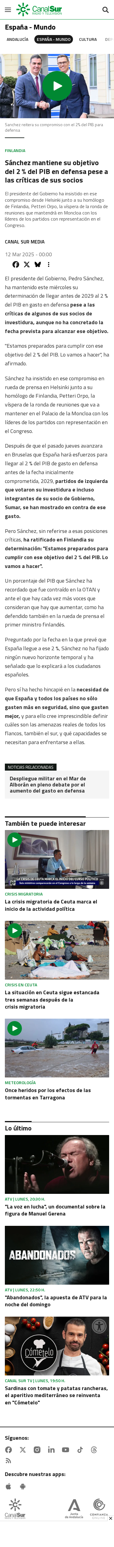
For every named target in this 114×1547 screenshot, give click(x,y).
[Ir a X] (24, 1449)
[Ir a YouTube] (67, 1449)
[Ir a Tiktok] (81, 1449)
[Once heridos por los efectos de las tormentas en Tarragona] (57, 1048)
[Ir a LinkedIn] (52, 1449)
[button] (57, 86)
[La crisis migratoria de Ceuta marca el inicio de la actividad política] (57, 859)
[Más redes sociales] (48, 264)
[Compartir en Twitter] (26, 264)
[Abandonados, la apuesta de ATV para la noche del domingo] (57, 1255)
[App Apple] (10, 1486)
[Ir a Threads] (95, 1449)
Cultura (88, 39)
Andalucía (17, 39)
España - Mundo (54, 39)
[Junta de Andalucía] (74, 1509)
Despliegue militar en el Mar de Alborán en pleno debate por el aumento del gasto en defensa (48, 784)
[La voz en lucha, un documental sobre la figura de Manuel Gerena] (57, 1164)
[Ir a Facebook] (10, 1449)
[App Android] (24, 1486)
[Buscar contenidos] (105, 10)
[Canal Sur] (39, 9)
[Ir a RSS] (10, 1460)
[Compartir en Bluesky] (37, 264)
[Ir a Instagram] (38, 1449)
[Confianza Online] (99, 1509)
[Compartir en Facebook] (15, 264)
